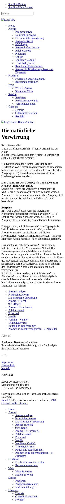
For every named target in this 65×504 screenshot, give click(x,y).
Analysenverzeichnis (26, 100)
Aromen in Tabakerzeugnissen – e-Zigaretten (33, 328)
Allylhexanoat (23, 50)
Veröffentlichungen (25, 103)
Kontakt (19, 116)
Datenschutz (8, 365)
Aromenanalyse (23, 31)
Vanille (19, 56)
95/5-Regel (21, 44)
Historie (19, 109)
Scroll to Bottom (17, 4)
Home (11, 25)
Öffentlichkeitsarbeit (26, 113)
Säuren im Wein (24, 91)
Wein (11, 84)
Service (12, 94)
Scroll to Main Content (20, 7)
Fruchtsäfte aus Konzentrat (30, 78)
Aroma (12, 28)
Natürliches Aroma (25, 34)
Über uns (13, 106)
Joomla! (5, 400)
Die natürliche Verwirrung (29, 38)
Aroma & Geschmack (27, 47)
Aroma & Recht (24, 41)
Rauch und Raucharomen (29, 66)
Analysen (20, 97)
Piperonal (20, 53)
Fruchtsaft (13, 75)
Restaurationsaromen (26, 81)
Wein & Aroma (23, 88)
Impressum (7, 362)
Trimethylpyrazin (24, 63)
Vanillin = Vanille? (25, 59)
